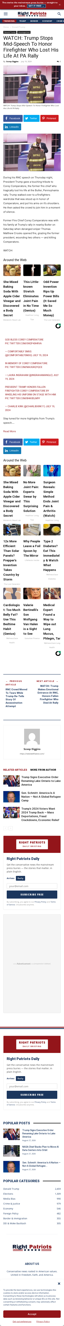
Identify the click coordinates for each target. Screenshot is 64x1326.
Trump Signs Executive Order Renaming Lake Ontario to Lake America (41, 780)
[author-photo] (32, 744)
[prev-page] (5, 828)
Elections (8, 1193)
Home (6, 27)
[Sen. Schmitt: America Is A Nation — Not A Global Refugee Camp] (11, 796)
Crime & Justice (11, 1203)
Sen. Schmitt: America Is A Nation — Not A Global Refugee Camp (41, 796)
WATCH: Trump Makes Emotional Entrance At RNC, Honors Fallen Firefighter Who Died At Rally (48, 694)
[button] (59, 1283)
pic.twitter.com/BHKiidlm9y (22, 398)
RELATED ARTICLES (15, 769)
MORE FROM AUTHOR (43, 769)
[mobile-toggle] (5, 14)
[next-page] (11, 828)
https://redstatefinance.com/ (32, 754)
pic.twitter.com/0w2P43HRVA (23, 343)
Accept (32, 1314)
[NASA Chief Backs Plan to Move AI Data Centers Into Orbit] (11, 1151)
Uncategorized (24, 32)
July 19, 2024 (40, 355)
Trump (22, 21)
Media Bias (9, 1198)
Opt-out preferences (22, 1321)
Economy (47, 21)
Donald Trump (18, 27)
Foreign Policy (10, 1213)
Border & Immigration (15, 1218)
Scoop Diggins (12, 61)
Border (34, 21)
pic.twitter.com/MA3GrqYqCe (23, 367)
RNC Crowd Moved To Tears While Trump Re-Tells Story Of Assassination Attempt (16, 698)
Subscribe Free (32, 894)
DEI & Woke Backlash (14, 1223)
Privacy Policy (43, 1321)
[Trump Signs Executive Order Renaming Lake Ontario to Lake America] (11, 781)
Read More (9, 431)
